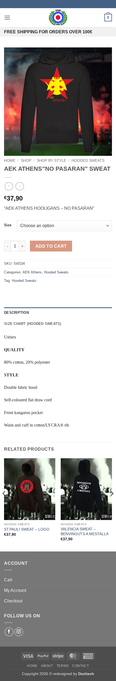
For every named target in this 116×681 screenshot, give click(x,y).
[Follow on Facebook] (9, 631)
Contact (80, 666)
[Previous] (4, 504)
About (47, 666)
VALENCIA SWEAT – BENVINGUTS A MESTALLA (84, 531)
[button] (7, 17)
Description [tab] (16, 313)
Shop (26, 161)
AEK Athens (32, 272)
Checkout (13, 601)
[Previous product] (19, 186)
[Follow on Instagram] (18, 631)
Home (9, 161)
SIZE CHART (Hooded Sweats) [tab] (32, 324)
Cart (8, 579)
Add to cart (51, 246)
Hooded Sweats (87, 161)
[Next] (111, 504)
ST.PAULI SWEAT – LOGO (26, 529)
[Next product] (9, 186)
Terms (63, 666)
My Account (15, 590)
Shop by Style (51, 161)
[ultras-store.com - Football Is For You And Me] (58, 17)
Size (7, 225)
